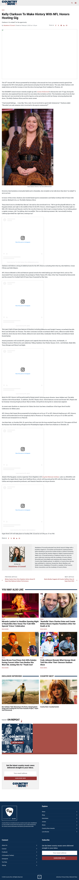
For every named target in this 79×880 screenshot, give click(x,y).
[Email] (66, 25)
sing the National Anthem (50, 477)
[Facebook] (56, 25)
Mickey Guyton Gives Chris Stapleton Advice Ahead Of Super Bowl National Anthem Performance (20, 580)
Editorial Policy (73, 877)
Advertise (58, 877)
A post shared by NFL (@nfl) (23, 325)
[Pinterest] (61, 25)
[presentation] (20, 605)
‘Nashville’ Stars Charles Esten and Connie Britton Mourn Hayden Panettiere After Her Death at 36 (58, 623)
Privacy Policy (65, 877)
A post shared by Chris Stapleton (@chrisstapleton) (22, 530)
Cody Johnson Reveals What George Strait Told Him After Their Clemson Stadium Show (57, 662)
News (3, 10)
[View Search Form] (72, 3)
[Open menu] (75, 3)
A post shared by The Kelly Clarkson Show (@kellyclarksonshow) (23, 262)
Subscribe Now (20, 778)
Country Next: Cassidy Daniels (49, 707)
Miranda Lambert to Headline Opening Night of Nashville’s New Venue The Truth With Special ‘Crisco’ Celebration (20, 623)
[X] (58, 25)
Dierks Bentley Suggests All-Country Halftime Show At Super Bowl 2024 (59, 580)
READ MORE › (6, 629)
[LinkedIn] (64, 25)
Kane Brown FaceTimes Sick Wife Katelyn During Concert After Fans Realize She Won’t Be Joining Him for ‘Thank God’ (19, 662)
